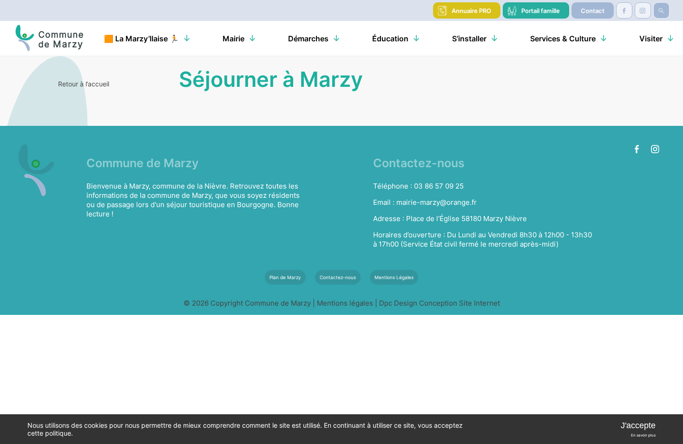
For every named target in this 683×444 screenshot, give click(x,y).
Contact (592, 10)
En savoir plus (643, 435)
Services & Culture (563, 38)
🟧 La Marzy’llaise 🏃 (141, 38)
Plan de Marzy (285, 277)
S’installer (469, 38)
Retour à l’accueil (83, 84)
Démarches (308, 38)
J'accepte (638, 425)
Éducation (390, 38)
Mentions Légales (394, 277)
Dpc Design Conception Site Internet (439, 303)
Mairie (233, 38)
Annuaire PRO (471, 10)
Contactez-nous (338, 277)
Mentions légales (346, 303)
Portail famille (540, 10)
